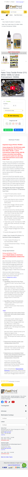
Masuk (12, 1)
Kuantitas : (5, 103)
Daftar (7, 1)
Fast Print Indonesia (10, 463)
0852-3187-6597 (7, 432)
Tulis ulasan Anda (7, 384)
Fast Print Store (18, 15)
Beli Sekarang (14, 116)
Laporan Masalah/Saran (14, 465)
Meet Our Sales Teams (6, 457)
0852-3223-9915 (7, 448)
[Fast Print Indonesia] (14, 391)
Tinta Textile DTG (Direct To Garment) (11, 22)
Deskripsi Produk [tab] (14, 140)
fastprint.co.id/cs (12, 277)
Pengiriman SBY (13, 120)
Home (11, 15)
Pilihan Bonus (6, 108)
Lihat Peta (3, 434)
